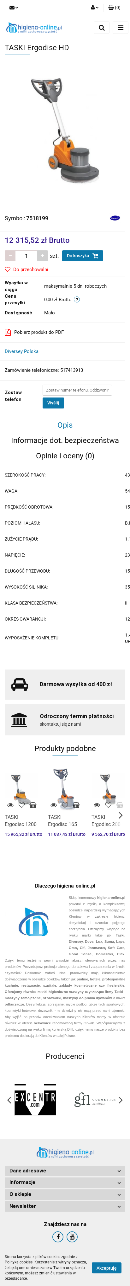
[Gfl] (95, 1099)
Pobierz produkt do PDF (39, 332)
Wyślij (53, 402)
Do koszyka (78, 255)
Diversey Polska (21, 351)
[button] (65, 1171)
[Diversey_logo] (115, 217)
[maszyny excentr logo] (35, 1099)
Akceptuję (107, 1268)
